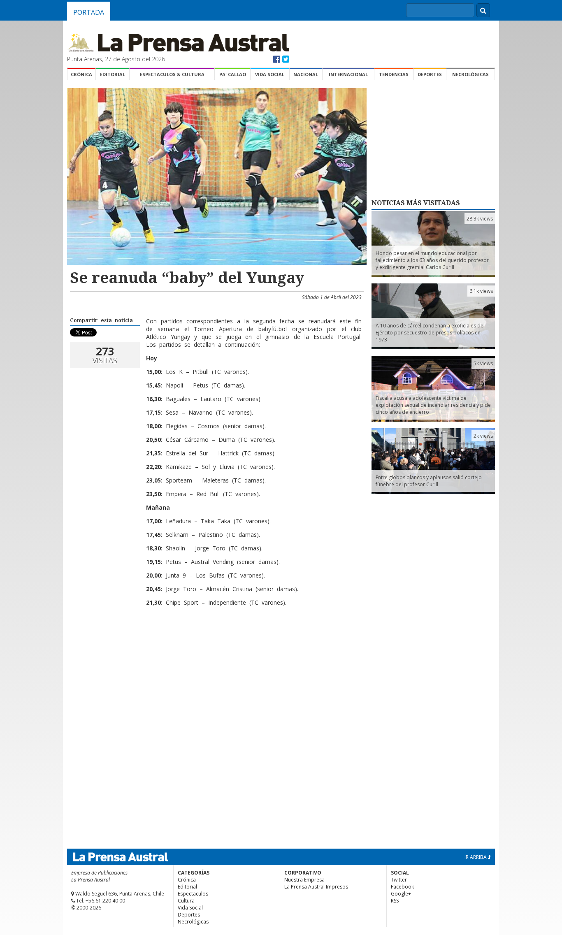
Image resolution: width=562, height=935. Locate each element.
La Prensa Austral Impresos (316, 886)
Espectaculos (193, 893)
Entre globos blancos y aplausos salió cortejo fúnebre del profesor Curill (429, 481)
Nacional (305, 74)
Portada (88, 12)
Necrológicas (470, 74)
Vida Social (269, 74)
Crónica (81, 74)
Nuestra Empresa (304, 879)
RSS (395, 900)
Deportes (430, 74)
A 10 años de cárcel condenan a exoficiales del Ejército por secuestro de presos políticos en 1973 (430, 332)
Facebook (402, 886)
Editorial (112, 74)
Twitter (399, 879)
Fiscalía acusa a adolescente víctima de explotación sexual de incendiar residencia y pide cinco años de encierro (433, 404)
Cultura (186, 900)
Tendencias (394, 74)
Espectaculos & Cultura (172, 74)
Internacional (348, 74)
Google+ (401, 893)
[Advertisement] (215, 639)
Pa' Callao (232, 74)
